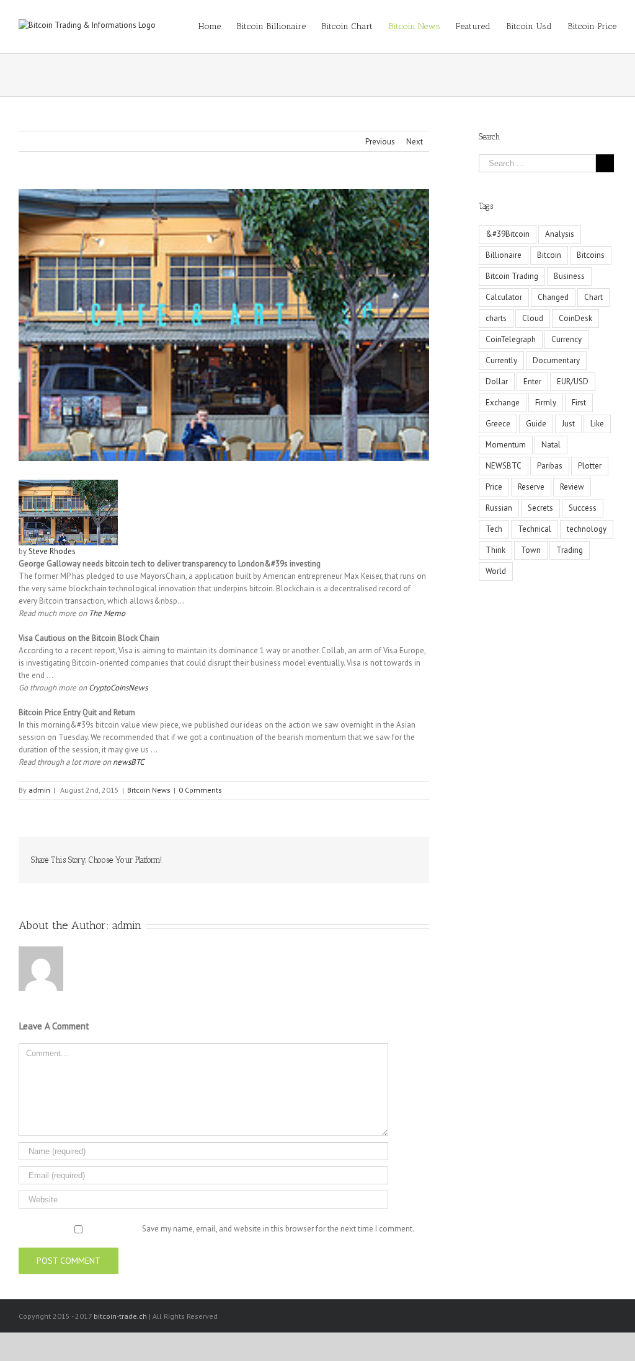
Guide (536, 423)
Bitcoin (549, 255)
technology (586, 529)
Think (495, 550)
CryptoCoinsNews (118, 687)
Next (414, 141)
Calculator (504, 297)
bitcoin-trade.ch (120, 1316)
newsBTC (128, 762)
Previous (380, 141)
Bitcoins (591, 255)
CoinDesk (575, 318)
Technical (534, 529)
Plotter (590, 465)
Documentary (556, 360)
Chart (593, 297)
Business (569, 276)
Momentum (506, 444)
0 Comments (200, 790)
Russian (499, 508)
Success (583, 508)
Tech (494, 529)
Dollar (497, 381)
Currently (501, 360)
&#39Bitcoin (508, 234)
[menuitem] (217, 26)
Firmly (545, 402)
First (579, 402)
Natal (551, 444)
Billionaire (504, 255)
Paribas (549, 465)
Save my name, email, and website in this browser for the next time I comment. (278, 1228)
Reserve (531, 487)
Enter (532, 381)
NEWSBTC (504, 465)
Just (568, 423)
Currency (566, 339)
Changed (553, 297)
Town (531, 550)
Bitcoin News (149, 790)
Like (597, 423)
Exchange (503, 402)
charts (496, 318)
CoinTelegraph (511, 339)
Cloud (532, 318)
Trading (569, 550)
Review (572, 487)
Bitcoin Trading (512, 276)
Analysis (559, 234)
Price (494, 487)
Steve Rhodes (52, 551)
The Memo (107, 613)
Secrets (540, 508)
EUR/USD (572, 381)
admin (39, 790)
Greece (498, 423)
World (496, 571)
